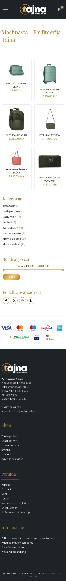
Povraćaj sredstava (12, 547)
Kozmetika (7, 489)
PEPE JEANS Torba (49, 135)
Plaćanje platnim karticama (17, 542)
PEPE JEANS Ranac (16, 135)
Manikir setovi (11, 244)
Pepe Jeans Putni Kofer (49, 91)
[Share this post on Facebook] (6, 300)
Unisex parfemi (10, 445)
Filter (11, 277)
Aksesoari (9, 206)
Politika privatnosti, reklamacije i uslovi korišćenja (29, 538)
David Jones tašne (12, 459)
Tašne (5, 498)
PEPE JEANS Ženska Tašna (16, 171)
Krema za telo (12, 239)
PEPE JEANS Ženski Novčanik (49, 179)
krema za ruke (12, 233)
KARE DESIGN (10, 228)
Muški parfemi (9, 440)
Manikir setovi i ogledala (15, 503)
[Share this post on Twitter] (14, 300)
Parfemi (5, 485)
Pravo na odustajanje (14, 552)
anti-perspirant (13, 211)
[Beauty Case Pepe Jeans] (16, 70)
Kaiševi (7, 222)
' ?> (10, 9)
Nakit (4, 494)
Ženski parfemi (9, 436)
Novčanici (7, 454)
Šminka (5, 450)
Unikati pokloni (9, 508)
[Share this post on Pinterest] (22, 300)
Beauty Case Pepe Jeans (16, 85)
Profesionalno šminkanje (15, 512)
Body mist (9, 217)
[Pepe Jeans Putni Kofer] (49, 73)
